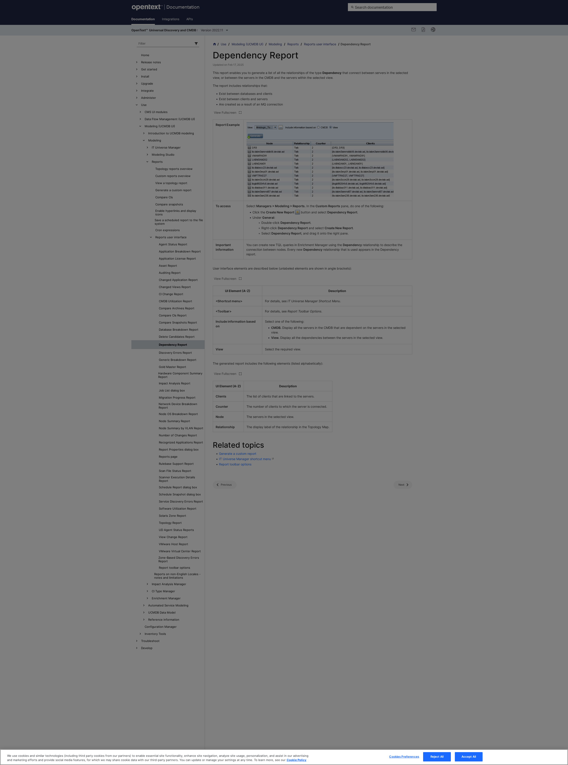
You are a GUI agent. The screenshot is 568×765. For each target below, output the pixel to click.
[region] (284, 757)
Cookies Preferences (404, 756)
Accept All (469, 756)
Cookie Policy (296, 760)
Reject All (437, 756)
